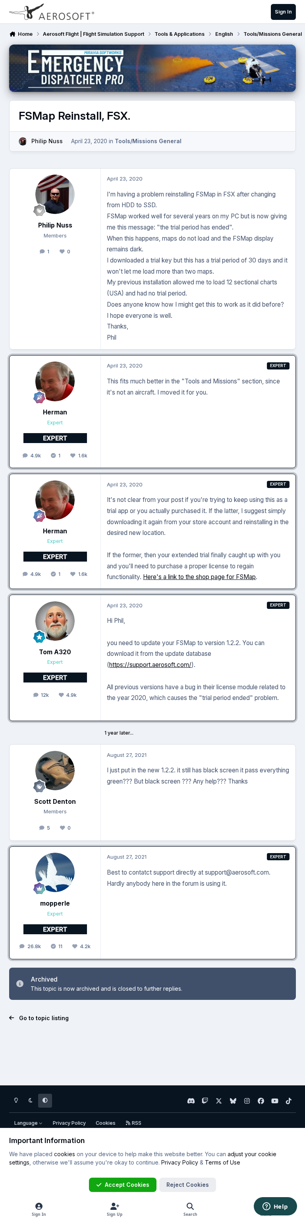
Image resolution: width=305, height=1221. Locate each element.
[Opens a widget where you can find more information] (275, 1207)
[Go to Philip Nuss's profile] (23, 141)
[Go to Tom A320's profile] (55, 621)
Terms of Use (222, 1162)
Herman (55, 412)
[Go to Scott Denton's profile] (55, 770)
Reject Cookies (187, 1184)
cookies (64, 1154)
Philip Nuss (47, 141)
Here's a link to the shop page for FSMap (199, 577)
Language (26, 1123)
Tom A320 (55, 652)
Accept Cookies (127, 1184)
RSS (136, 1123)
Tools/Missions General (148, 141)
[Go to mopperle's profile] (55, 872)
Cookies (106, 1123)
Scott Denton (55, 801)
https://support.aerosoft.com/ (150, 665)
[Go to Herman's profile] (55, 381)
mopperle (55, 903)
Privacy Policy (69, 1123)
